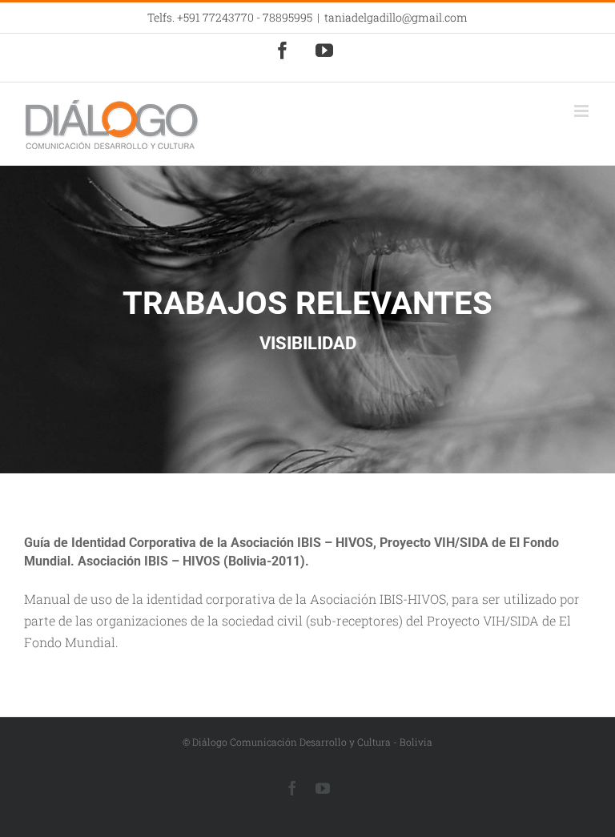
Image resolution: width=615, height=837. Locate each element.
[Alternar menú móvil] (582, 111)
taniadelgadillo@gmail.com (396, 17)
